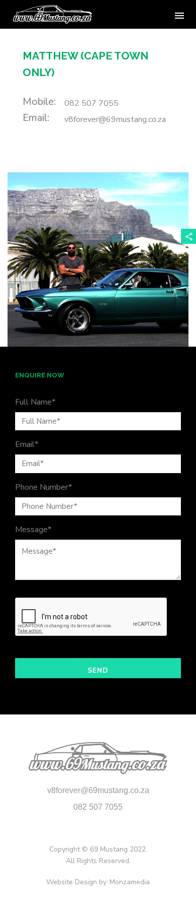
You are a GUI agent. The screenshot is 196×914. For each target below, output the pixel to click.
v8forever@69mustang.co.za (115, 119)
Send (98, 670)
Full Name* (35, 402)
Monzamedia (130, 882)
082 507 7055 (91, 103)
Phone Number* (43, 487)
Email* (26, 444)
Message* (33, 529)
